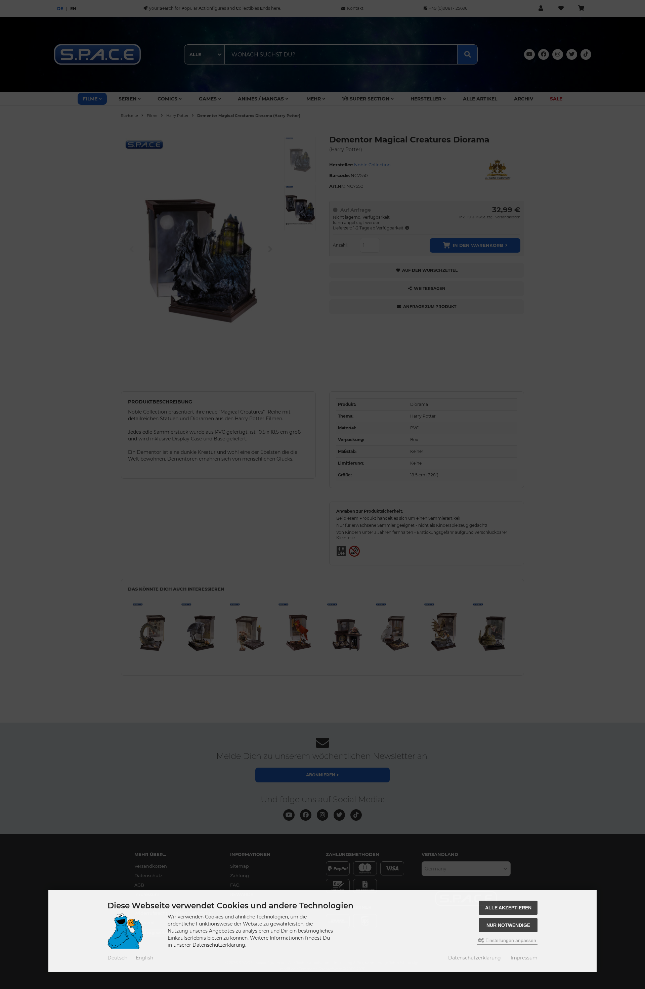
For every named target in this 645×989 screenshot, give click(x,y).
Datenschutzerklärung (474, 958)
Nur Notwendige (508, 925)
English (144, 958)
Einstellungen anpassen (510, 940)
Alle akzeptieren (508, 907)
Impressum (524, 958)
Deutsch (117, 958)
